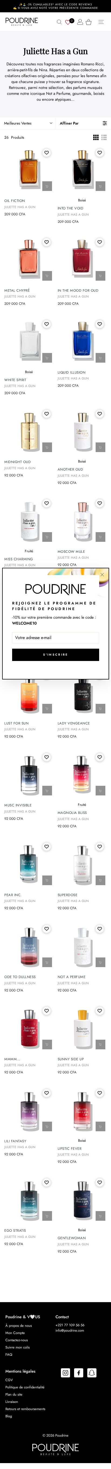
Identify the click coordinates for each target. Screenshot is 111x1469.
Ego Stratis (15, 1230)
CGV (9, 1379)
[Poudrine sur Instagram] (65, 1373)
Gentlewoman (72, 1238)
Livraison (11, 1401)
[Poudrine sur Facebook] (78, 1373)
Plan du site (13, 1394)
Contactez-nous (16, 1340)
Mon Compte (15, 1332)
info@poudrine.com (70, 1330)
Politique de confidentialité (24, 1387)
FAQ (8, 1354)
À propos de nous (18, 1325)
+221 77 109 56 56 (70, 1325)
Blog (8, 1416)
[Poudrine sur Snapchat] (91, 1373)
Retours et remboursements (25, 1408)
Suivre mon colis (17, 1347)
